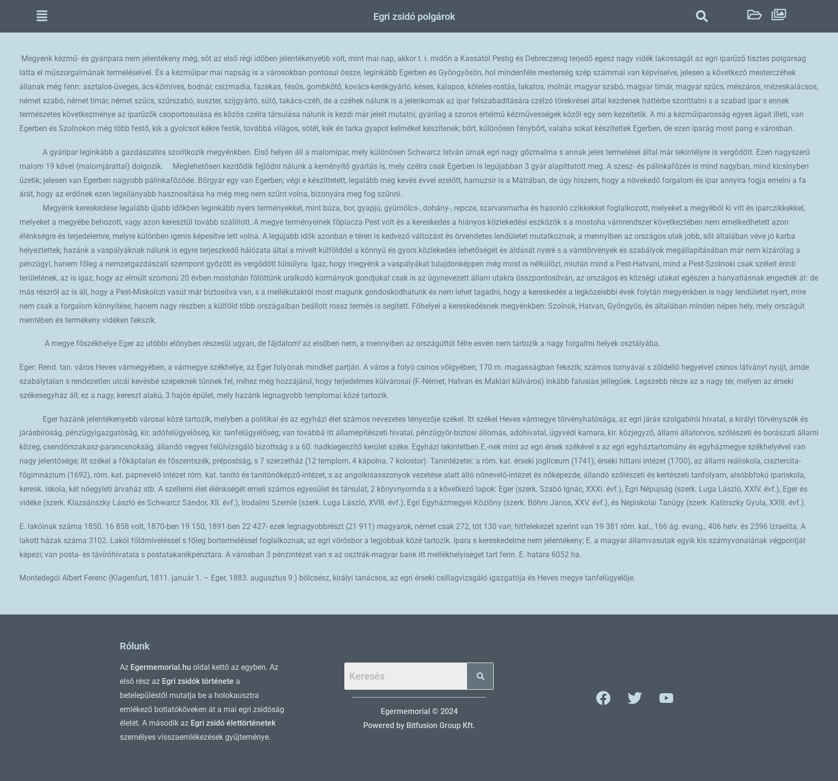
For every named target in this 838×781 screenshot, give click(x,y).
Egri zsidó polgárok (414, 16)
